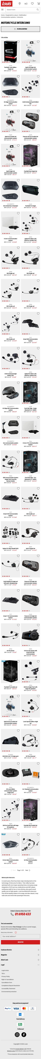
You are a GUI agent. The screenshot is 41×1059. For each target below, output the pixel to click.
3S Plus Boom (10, 650)
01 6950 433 (23, 914)
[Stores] (19, 3)
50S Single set (30, 273)
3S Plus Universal (30, 756)
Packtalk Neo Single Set (30, 171)
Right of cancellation (8, 979)
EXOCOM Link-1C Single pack (10, 756)
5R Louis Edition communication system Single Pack (10, 790)
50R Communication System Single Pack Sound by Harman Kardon (10, 479)
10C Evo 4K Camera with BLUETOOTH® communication (30, 652)
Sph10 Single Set (30, 548)
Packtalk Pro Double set (10, 687)
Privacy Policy (6, 976)
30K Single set (10, 273)
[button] (38, 9)
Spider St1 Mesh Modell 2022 (10, 548)
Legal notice (5, 970)
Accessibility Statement (8, 988)
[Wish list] (32, 3)
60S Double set (30, 514)
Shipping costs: (11, 1051)
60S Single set (30, 306)
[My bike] (26, 3)
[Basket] (38, 3)
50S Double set (10, 306)
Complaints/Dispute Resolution (11, 985)
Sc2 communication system (10, 443)
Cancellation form (7, 982)
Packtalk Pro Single (30, 206)
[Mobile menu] (2, 9)
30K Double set (10, 339)
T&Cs (3, 973)
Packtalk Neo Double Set (30, 825)
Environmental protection (9, 991)
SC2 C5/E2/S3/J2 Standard (10, 206)
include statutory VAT (20, 1049)
